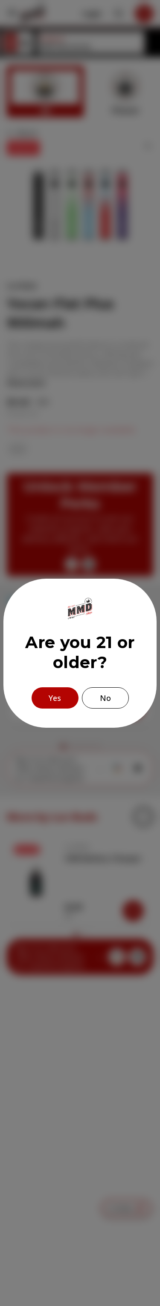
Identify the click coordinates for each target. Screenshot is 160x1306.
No (105, 698)
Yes (55, 698)
